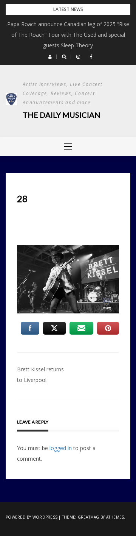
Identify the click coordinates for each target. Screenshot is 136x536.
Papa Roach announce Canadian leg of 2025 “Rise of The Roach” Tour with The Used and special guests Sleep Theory (68, 34)
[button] (50, 57)
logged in (60, 448)
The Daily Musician (61, 114)
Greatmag (88, 517)
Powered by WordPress (31, 517)
